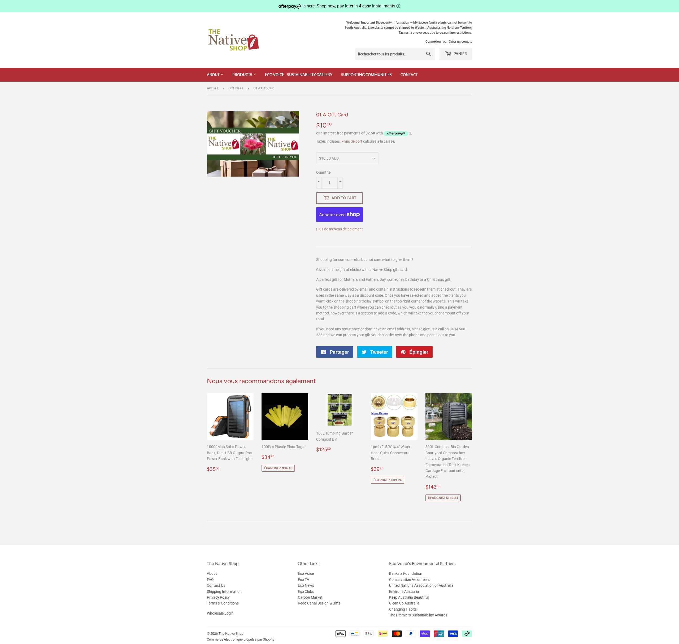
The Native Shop (231, 634)
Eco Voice (306, 573)
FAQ (210, 579)
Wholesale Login (220, 613)
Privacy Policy (218, 597)
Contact (409, 74)
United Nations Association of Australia (421, 585)
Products (242, 74)
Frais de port (352, 141)
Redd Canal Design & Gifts (319, 603)
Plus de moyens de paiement (339, 229)
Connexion (433, 41)
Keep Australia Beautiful (409, 597)
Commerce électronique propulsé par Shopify (240, 639)
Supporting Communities (366, 74)
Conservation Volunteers (409, 579)
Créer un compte (460, 41)
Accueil (212, 88)
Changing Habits (403, 609)
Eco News (306, 585)
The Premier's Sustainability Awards (418, 615)
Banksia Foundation (405, 573)
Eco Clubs (306, 591)
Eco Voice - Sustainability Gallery (298, 74)
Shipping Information (224, 591)
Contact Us (216, 585)
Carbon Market (310, 597)
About (213, 74)
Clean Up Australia (404, 603)
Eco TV (303, 579)
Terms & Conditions (223, 603)
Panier (460, 53)
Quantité (323, 172)
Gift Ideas (235, 88)
